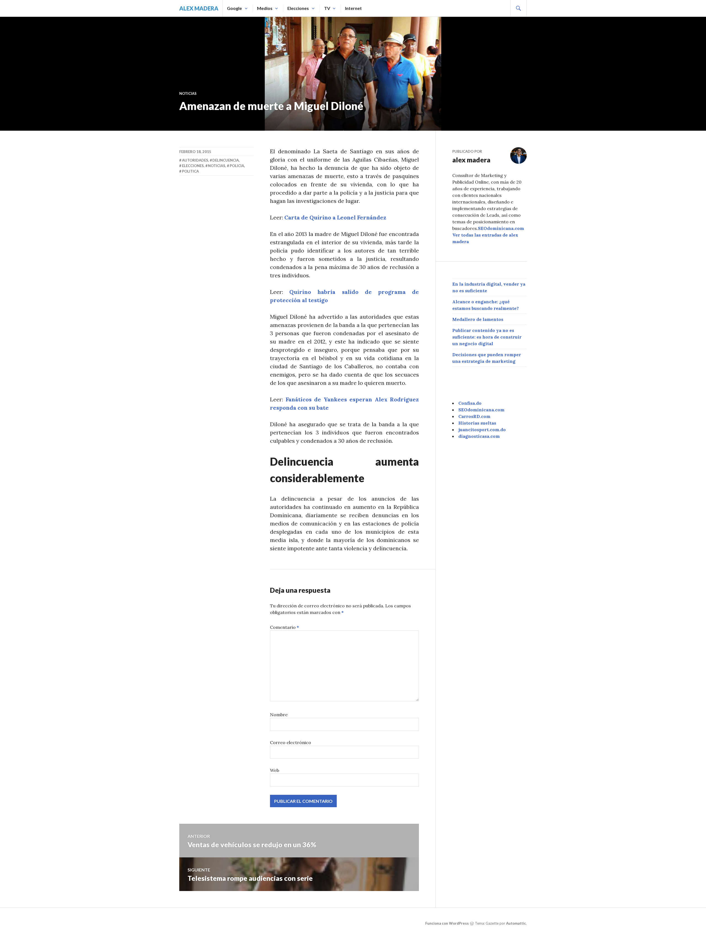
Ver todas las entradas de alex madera (485, 238)
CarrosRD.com (474, 416)
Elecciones (298, 8)
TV (327, 8)
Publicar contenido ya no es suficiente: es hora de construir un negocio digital (487, 337)
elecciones (193, 165)
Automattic (516, 923)
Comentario (284, 627)
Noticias (188, 93)
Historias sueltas (477, 423)
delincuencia (225, 160)
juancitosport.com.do (482, 429)
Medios (264, 8)
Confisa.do (470, 403)
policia (237, 165)
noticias (216, 165)
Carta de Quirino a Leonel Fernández (335, 217)
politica (190, 171)
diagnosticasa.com (479, 436)
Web (274, 770)
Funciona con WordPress (447, 923)
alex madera (198, 8)
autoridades (195, 160)
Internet (353, 8)
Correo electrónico (290, 742)
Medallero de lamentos (477, 319)
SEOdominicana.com (501, 228)
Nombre (279, 714)
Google (234, 8)
